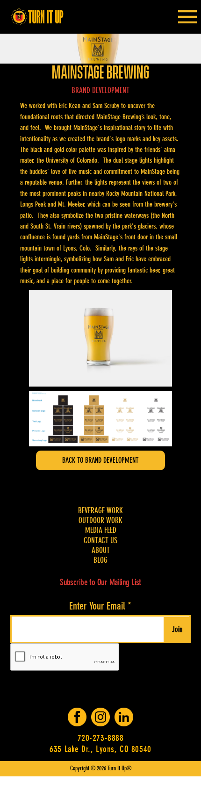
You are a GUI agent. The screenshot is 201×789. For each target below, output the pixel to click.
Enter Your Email (97, 606)
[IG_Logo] (100, 717)
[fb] (77, 717)
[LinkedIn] (124, 717)
